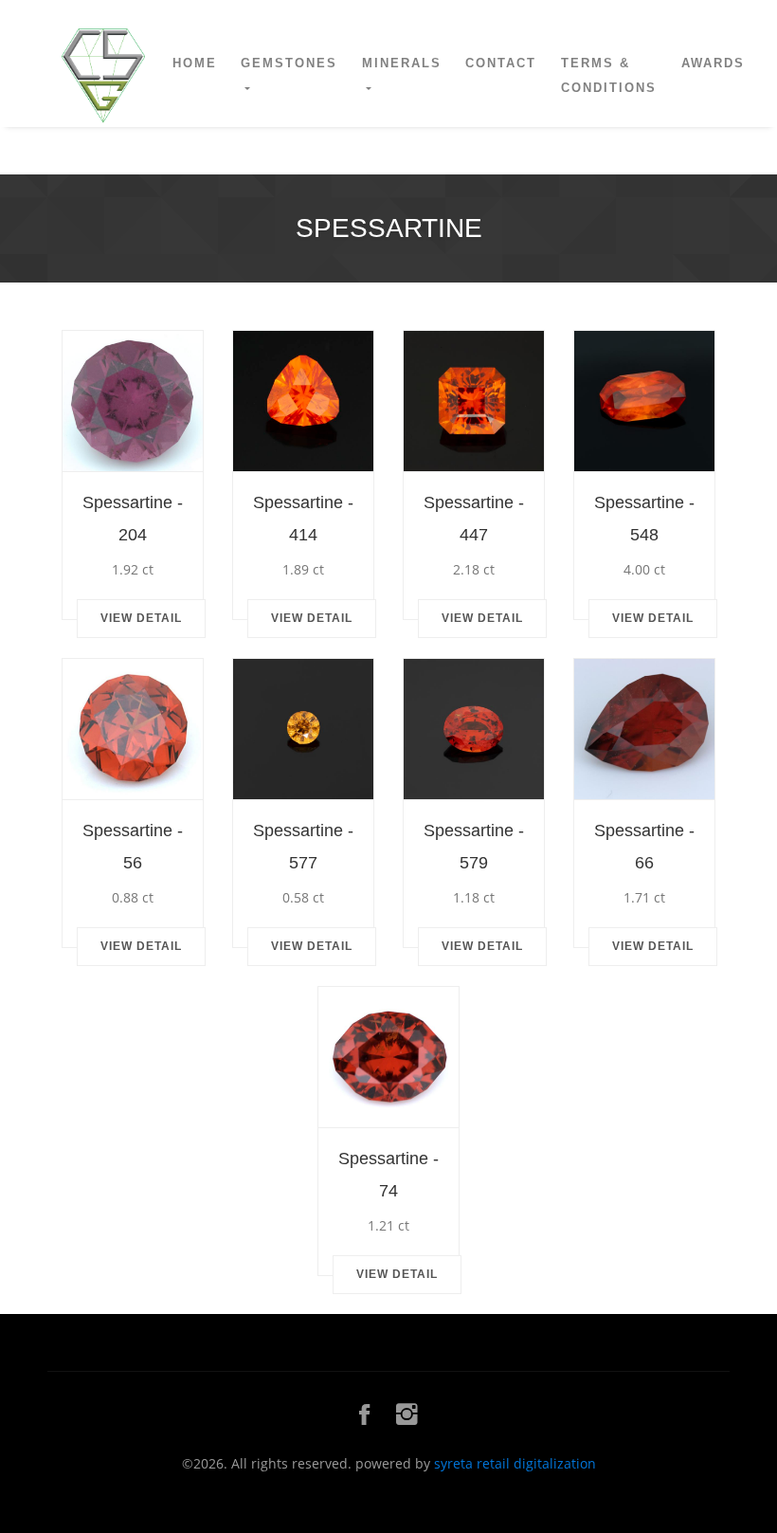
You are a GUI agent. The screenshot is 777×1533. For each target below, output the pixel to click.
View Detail (141, 618)
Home (194, 63)
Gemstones (289, 63)
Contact (500, 63)
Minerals (402, 63)
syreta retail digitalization (515, 1463)
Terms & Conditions (609, 75)
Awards (713, 63)
